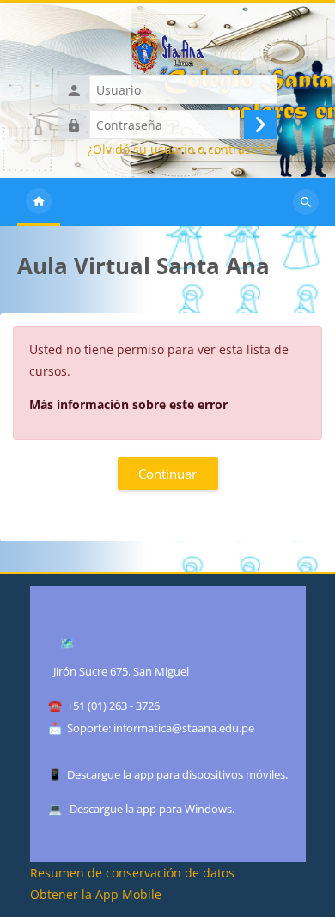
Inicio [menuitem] (38, 202)
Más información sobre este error (128, 404)
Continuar (167, 473)
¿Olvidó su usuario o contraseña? (182, 149)
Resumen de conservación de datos (132, 873)
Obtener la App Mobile (95, 894)
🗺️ (67, 643)
